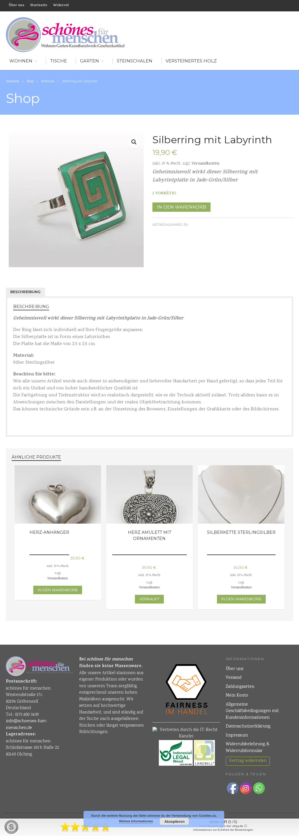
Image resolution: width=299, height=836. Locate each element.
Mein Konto (237, 695)
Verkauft (149, 599)
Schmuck (48, 81)
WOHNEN (20, 61)
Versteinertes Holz (191, 61)
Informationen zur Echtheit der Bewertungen (223, 829)
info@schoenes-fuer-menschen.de (27, 724)
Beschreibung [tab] (25, 292)
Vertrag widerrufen (248, 761)
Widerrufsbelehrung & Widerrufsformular (248, 747)
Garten (89, 61)
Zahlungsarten (240, 687)
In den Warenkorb (181, 207)
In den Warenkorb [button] (58, 589)
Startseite (38, 5)
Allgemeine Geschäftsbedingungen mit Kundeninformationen (252, 711)
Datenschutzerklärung (248, 726)
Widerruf (61, 5)
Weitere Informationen (136, 821)
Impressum (237, 735)
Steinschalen (134, 61)
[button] (134, 142)
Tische (58, 61)
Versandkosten (205, 164)
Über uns (16, 5)
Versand (233, 678)
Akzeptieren (174, 821)
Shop (30, 81)
